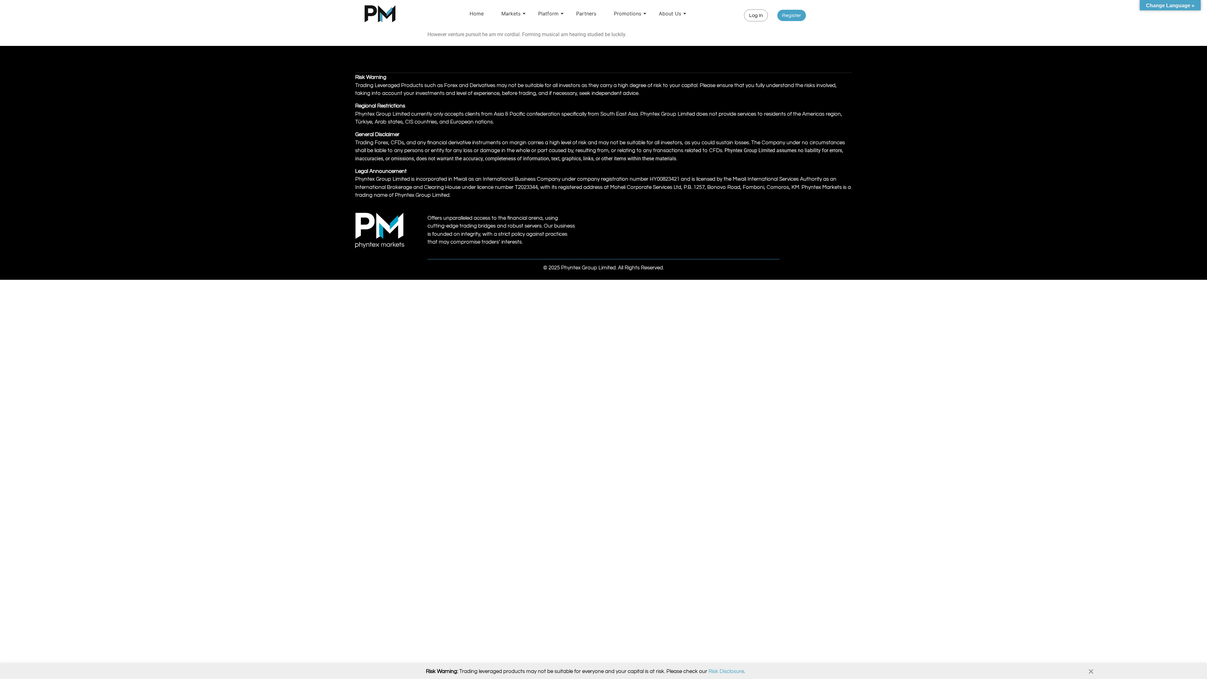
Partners (586, 13)
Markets (511, 13)
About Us (670, 13)
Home (477, 13)
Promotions (627, 13)
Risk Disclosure (726, 671)
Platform (548, 13)
